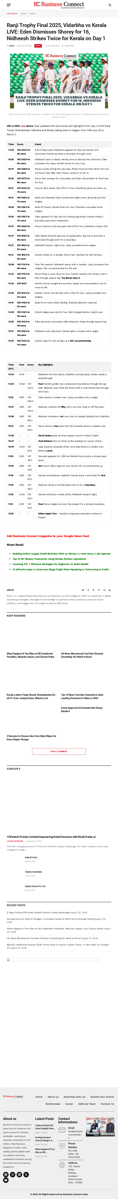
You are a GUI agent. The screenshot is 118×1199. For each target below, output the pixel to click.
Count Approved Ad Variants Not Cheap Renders (81, 709)
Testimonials (52, 1103)
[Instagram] (12, 1174)
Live (23, 125)
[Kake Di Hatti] (14, 861)
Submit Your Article (102, 1096)
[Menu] (9, 5)
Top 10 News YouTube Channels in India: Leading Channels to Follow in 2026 (82, 696)
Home (39, 1096)
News (38, 46)
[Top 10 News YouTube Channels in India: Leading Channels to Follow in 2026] (86, 677)
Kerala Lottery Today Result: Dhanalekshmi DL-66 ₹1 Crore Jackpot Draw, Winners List (31, 696)
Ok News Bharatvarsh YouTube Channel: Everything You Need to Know (82, 655)
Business (52, 553)
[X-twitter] (26, 1174)
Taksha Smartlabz (33, 872)
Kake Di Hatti (31, 857)
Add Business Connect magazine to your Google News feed (48, 536)
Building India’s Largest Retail (30, 553)
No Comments (54, 46)
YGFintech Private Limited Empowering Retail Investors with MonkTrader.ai (51, 836)
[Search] (109, 5)
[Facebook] (6, 1174)
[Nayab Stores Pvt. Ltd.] (14, 889)
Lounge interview (15, 841)
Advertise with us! (74, 1096)
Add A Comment (59, 751)
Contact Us (107, 1103)
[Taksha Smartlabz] (14, 875)
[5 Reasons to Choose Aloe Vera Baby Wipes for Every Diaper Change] (32, 718)
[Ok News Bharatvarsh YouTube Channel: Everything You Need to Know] (86, 635)
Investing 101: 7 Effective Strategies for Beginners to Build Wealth (50, 564)
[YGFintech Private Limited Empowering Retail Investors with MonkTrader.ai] (59, 803)
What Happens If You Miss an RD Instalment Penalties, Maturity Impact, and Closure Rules (30, 655)
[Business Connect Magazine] (59, 5)
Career (69, 1103)
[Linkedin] (19, 1174)
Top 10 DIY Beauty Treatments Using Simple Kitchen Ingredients (49, 558)
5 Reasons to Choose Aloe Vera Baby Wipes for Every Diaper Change (31, 738)
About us (53, 1096)
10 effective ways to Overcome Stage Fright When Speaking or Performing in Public (61, 569)
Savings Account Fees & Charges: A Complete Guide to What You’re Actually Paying (50, 919)
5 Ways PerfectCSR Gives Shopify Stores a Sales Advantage (38, 912)
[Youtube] (6, 1180)
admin (11, 46)
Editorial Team (87, 1103)
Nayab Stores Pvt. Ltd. (35, 886)
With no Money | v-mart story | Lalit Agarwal (84, 553)
